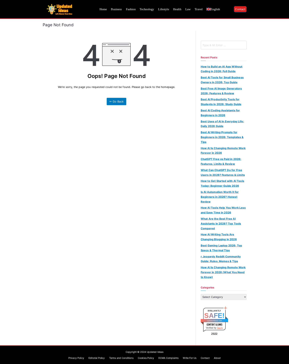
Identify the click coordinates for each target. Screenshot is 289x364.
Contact (240, 9)
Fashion (131, 9)
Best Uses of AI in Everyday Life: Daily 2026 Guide (222, 124)
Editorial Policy (96, 357)
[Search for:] (223, 45)
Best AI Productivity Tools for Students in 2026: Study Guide (221, 102)
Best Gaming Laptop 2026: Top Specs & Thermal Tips (221, 248)
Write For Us (189, 357)
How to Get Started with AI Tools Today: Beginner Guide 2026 (222, 183)
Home (103, 9)
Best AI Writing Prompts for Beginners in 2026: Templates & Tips (222, 137)
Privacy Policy (76, 357)
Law (188, 9)
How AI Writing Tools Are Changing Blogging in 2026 (219, 237)
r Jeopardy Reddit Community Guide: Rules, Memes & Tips (221, 259)
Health (177, 9)
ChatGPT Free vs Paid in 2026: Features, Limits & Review (221, 161)
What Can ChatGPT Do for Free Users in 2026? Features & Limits (223, 172)
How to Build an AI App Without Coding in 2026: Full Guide (222, 69)
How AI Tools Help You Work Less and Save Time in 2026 (223, 210)
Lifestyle (163, 9)
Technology (147, 9)
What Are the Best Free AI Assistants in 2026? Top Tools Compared (221, 223)
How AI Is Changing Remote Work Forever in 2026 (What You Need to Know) (223, 272)
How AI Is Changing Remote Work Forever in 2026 (223, 150)
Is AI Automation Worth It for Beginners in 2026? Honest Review (220, 196)
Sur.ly (220, 328)
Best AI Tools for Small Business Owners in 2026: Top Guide (222, 80)
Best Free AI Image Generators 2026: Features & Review (221, 91)
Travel (199, 9)
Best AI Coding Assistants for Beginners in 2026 (220, 113)
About (217, 357)
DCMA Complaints (168, 357)
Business (116, 9)
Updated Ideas (155, 351)
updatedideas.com (214, 321)
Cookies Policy (146, 357)
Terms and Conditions (121, 357)
